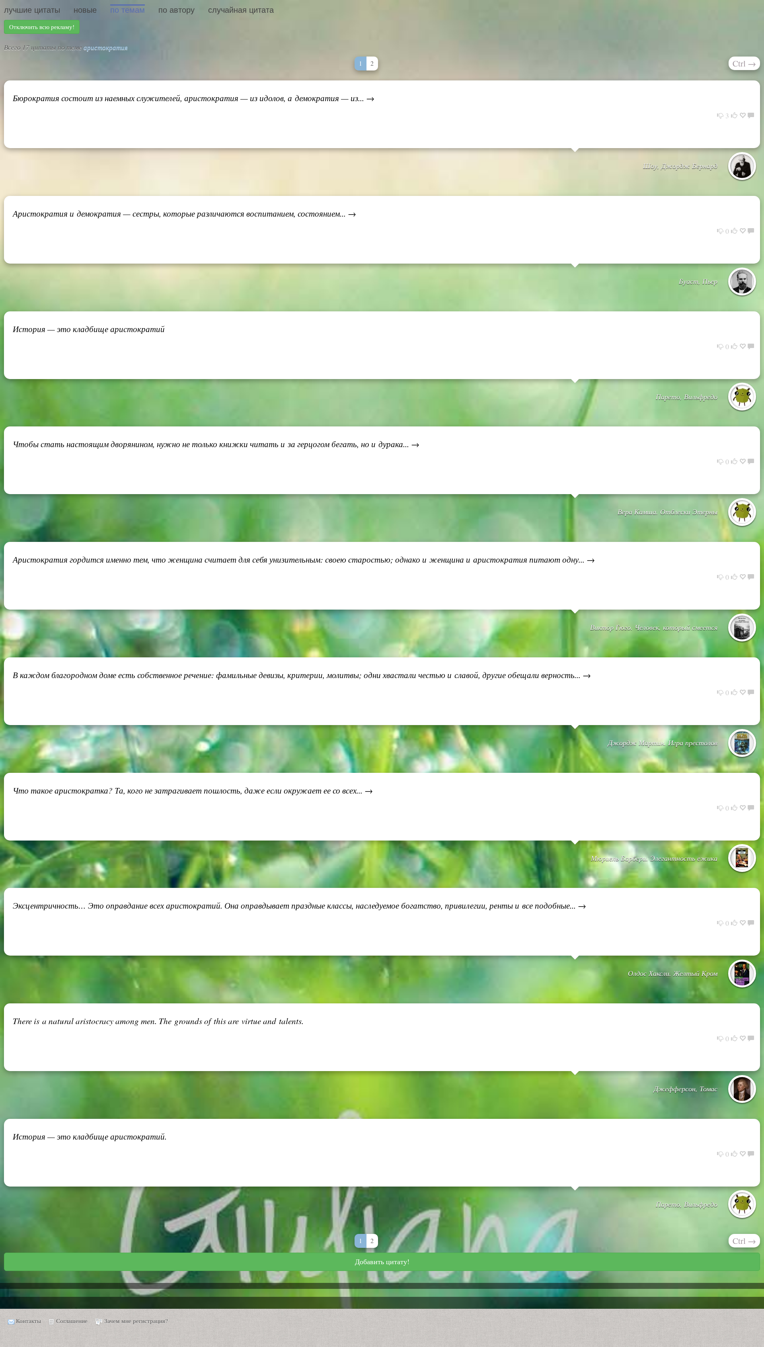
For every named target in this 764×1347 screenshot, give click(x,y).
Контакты (28, 1321)
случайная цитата (241, 10)
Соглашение (72, 1321)
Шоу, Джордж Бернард (680, 165)
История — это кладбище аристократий (89, 328)
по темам (127, 10)
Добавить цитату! (382, 1261)
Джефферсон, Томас (685, 1088)
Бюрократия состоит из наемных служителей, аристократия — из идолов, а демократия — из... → (193, 98)
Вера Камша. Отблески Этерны (667, 511)
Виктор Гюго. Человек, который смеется (653, 627)
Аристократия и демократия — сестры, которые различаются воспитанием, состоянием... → (184, 213)
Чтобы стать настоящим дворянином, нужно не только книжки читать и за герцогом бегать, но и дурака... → (216, 444)
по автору (176, 10)
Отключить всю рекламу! (41, 27)
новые (85, 10)
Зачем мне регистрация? (136, 1321)
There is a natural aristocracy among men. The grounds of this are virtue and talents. (158, 1020)
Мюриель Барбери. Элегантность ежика (654, 858)
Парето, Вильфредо (686, 396)
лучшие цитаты (32, 10)
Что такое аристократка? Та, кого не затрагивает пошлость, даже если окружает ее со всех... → (193, 790)
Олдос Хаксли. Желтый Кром (672, 973)
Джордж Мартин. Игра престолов (662, 742)
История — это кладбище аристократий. (90, 1136)
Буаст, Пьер (698, 281)
